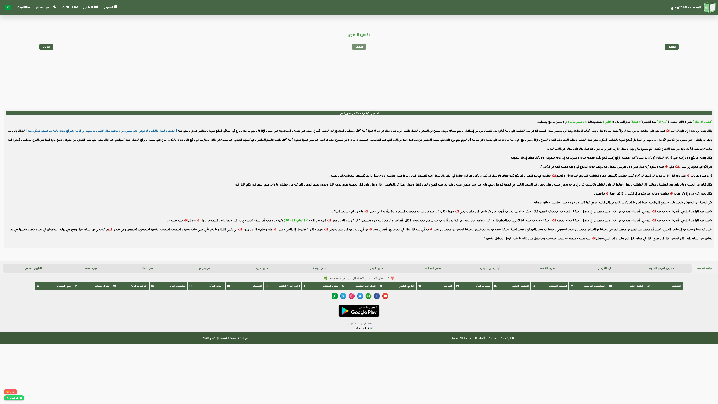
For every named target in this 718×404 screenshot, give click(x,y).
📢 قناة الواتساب (14, 398)
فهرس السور (636, 286)
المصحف (257, 286)
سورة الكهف (547, 268)
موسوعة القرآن (177, 286)
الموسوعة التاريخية (594, 286)
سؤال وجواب (102, 286)
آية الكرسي (604, 268)
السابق (672, 47)
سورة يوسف (319, 268)
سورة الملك (147, 268)
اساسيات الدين (139, 286)
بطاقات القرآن (483, 286)
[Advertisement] (359, 79)
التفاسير (88, 7)
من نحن (493, 338)
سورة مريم (262, 268)
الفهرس (108, 7)
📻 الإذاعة (10, 391)
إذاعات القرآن (216, 286)
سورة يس (204, 268)
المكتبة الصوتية (558, 286)
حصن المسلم (44, 7)
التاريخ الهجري (33, 268)
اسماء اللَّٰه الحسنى (365, 286)
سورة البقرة (376, 268)
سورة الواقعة (90, 268)
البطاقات (68, 7)
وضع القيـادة (433, 268)
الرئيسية (676, 286)
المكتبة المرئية (520, 286)
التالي (46, 47)
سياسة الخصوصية (461, 338)
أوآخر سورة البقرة (490, 268)
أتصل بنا (480, 338)
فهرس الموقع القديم (661, 268)
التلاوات (22, 7)
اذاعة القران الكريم (289, 286)
